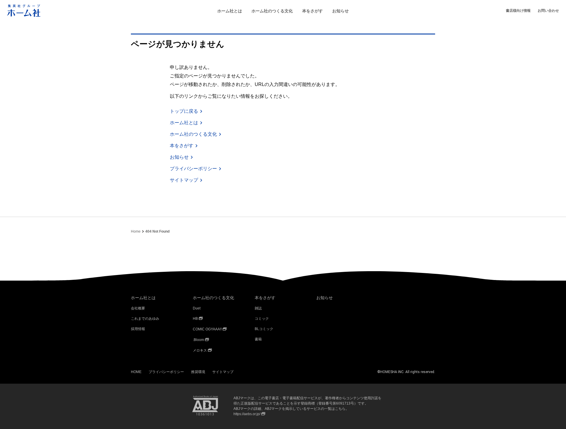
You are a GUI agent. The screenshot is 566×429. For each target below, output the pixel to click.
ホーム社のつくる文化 (272, 11)
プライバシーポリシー (193, 168)
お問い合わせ (548, 11)
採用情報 (138, 329)
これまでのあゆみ (145, 319)
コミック (262, 319)
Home (136, 231)
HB (195, 319)
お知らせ (340, 11)
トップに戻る (184, 111)
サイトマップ (184, 180)
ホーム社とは (229, 11)
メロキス (200, 350)
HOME (136, 372)
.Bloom (198, 340)
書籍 (258, 339)
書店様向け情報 (518, 11)
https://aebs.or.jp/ (246, 414)
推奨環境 (198, 372)
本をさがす (312, 11)
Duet (196, 308)
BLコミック (264, 329)
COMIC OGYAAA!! (207, 329)
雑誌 (258, 308)
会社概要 (138, 308)
